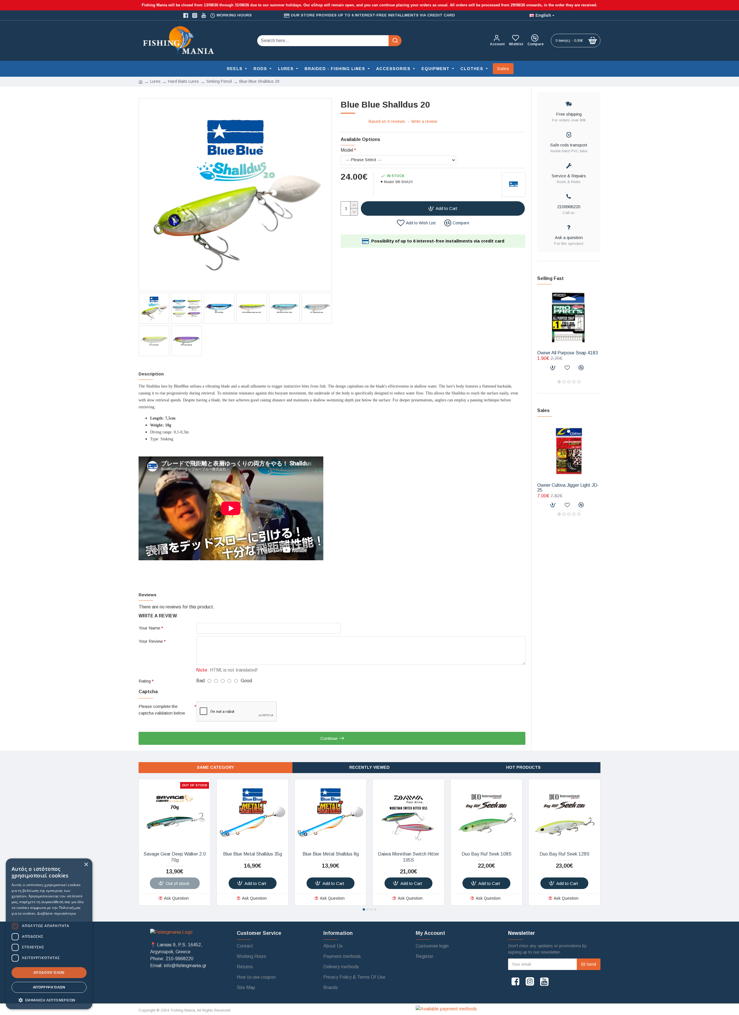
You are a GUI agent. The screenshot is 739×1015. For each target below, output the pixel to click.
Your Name (149, 627)
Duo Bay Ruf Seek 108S (487, 854)
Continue (328, 738)
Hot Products (523, 767)
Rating (145, 680)
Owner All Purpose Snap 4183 (567, 352)
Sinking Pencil (219, 81)
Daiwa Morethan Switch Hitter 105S (408, 857)
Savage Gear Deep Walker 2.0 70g (174, 857)
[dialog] (49, 933)
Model (347, 150)
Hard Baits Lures (183, 81)
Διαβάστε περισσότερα (56, 913)
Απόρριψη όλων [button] (49, 987)
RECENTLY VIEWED (369, 767)
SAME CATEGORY (215, 767)
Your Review (151, 641)
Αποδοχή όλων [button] (49, 972)
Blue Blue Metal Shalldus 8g (331, 854)
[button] (559, 382)
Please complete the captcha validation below (162, 709)
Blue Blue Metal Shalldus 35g (252, 854)
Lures (155, 81)
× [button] (86, 864)
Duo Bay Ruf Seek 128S (564, 854)
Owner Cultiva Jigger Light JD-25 (568, 488)
